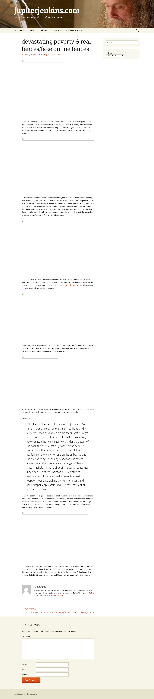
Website (25, 674)
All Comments (19, 30)
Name (25, 664)
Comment (26, 636)
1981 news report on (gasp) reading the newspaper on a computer (62, 612)
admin (58, 55)
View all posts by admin (56, 595)
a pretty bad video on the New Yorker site (66, 285)
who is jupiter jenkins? (74, 30)
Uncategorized (46, 55)
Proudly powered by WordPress (26, 694)
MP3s (32, 30)
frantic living (29, 608)
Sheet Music (43, 30)
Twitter (91, 593)
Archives (109, 53)
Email (25, 669)
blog (44, 595)
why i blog (57, 30)
